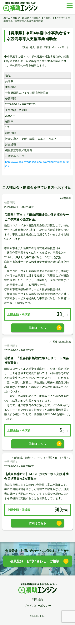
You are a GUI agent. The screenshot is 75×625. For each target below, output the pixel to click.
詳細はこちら (37, 327)
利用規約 (37, 599)
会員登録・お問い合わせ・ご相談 (34, 561)
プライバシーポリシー (37, 605)
